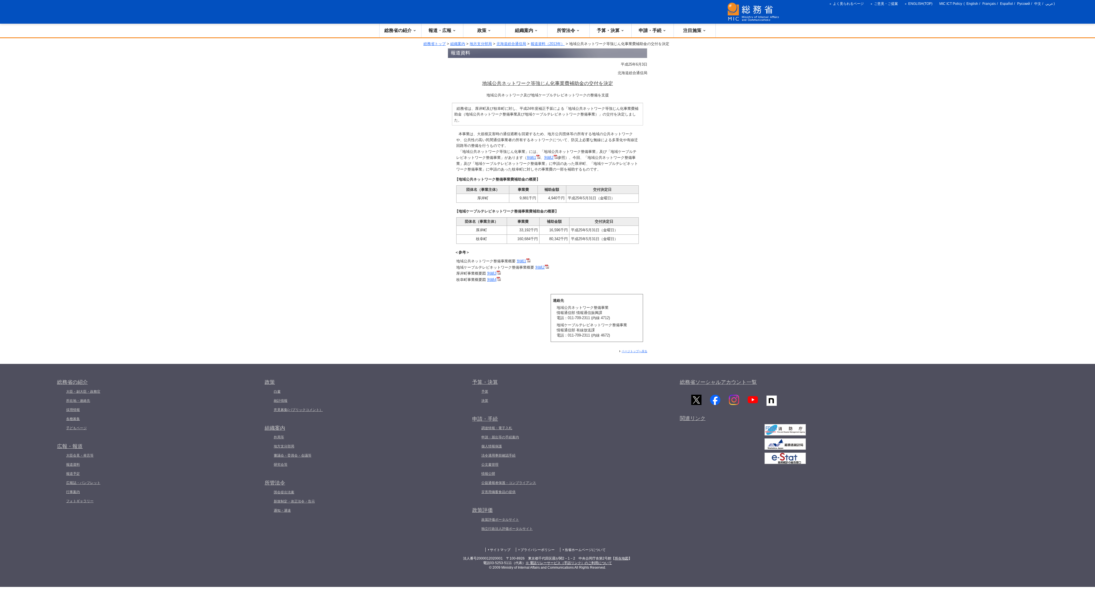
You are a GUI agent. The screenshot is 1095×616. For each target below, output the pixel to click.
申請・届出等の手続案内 (500, 437)
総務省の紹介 (398, 30)
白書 (277, 392)
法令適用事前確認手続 (498, 455)
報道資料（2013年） (548, 44)
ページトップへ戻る (634, 351)
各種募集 (73, 419)
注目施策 (692, 30)
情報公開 (488, 474)
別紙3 (491, 273)
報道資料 (73, 465)
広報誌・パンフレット (83, 483)
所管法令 (566, 30)
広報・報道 (70, 446)
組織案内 (524, 30)
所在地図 (621, 558)
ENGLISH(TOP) (920, 4)
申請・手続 (650, 30)
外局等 (279, 437)
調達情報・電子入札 (496, 428)
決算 (484, 401)
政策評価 (482, 510)
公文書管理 (489, 465)
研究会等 (280, 465)
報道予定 (73, 474)
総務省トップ (434, 44)
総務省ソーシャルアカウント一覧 (718, 382)
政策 (481, 30)
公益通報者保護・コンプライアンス (508, 483)
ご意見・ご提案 (886, 4)
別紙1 (531, 157)
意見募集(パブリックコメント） (298, 410)
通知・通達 (282, 510)
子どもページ (76, 428)
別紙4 (491, 279)
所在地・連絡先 (78, 401)
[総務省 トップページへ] (754, 12)
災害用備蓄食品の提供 (498, 492)
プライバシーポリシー (537, 550)
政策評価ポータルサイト (500, 520)
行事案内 (73, 492)
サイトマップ (500, 550)
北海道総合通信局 (511, 44)
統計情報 (280, 401)
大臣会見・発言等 (80, 455)
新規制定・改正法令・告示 (294, 501)
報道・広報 (440, 30)
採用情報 (73, 410)
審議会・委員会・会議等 (292, 455)
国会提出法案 (284, 492)
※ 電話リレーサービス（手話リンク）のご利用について (569, 563)
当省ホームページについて (585, 550)
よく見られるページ (848, 4)
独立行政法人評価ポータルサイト (507, 529)
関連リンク (692, 418)
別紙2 (548, 157)
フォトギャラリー (80, 501)
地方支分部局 (481, 44)
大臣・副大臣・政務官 (83, 392)
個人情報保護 (491, 446)
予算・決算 (608, 30)
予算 (484, 392)
